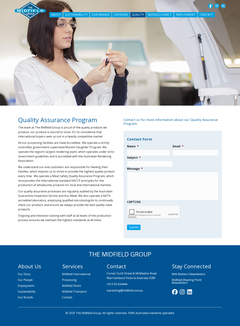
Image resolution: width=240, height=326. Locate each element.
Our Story (24, 274)
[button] (210, 6)
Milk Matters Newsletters (188, 274)
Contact (67, 297)
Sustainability (26, 291)
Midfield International (76, 274)
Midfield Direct (71, 286)
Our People (25, 280)
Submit (133, 227)
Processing (69, 280)
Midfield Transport (74, 291)
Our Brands (25, 297)
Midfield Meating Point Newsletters (187, 281)
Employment (26, 286)
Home (22, 93)
